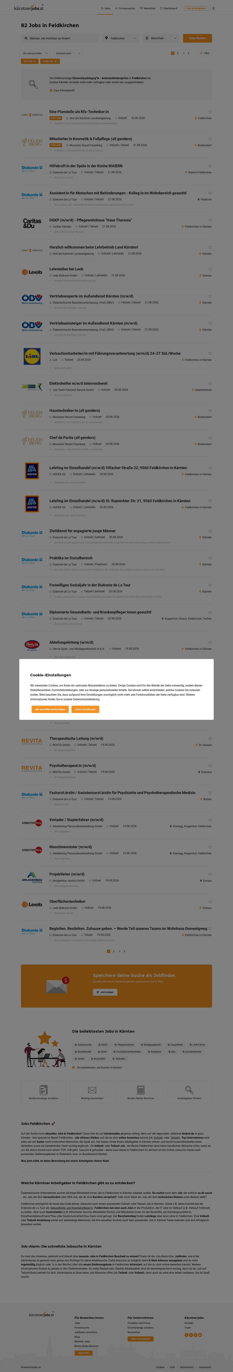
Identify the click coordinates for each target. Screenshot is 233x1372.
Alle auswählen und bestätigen (50, 709)
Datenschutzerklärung (86, 699)
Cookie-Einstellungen (85, 709)
